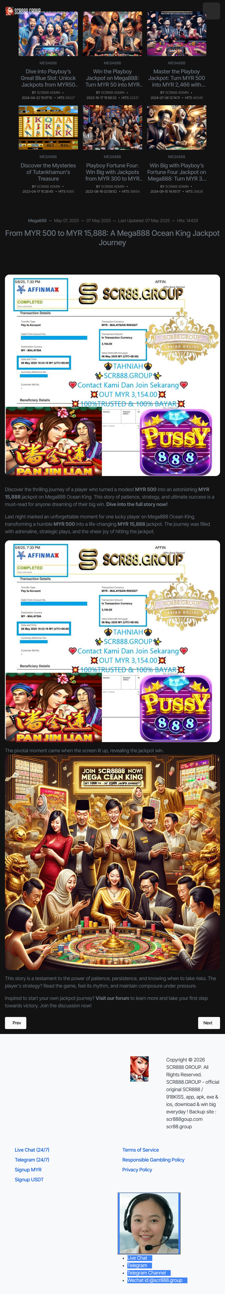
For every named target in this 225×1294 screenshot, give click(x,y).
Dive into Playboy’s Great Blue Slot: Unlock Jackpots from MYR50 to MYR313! (48, 81)
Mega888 (48, 63)
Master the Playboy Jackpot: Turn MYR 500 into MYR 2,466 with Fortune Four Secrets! (176, 81)
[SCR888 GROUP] (23, 10)
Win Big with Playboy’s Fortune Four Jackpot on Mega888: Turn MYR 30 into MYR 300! (176, 175)
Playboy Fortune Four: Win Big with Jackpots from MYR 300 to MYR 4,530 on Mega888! (113, 175)
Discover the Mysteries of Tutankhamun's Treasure (48, 172)
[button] (211, 11)
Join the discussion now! (66, 1006)
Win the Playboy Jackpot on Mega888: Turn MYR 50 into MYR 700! (112, 81)
